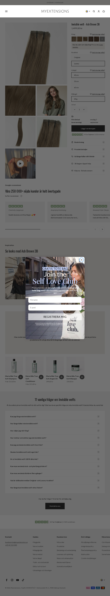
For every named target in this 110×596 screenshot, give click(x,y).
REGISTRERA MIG (55, 316)
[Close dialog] (81, 260)
